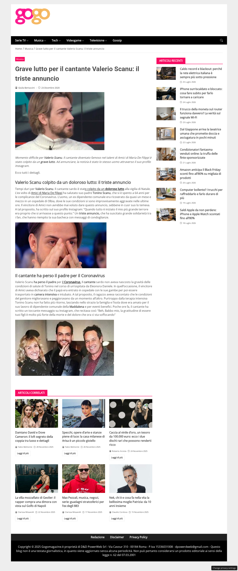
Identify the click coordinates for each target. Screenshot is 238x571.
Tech (55, 40)
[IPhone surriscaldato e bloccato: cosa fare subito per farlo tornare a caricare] (166, 93)
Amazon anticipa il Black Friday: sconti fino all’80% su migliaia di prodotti (200, 174)
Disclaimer (117, 537)
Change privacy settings (224, 567)
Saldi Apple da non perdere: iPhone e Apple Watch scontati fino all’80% (200, 214)
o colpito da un (104, 189)
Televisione (97, 40)
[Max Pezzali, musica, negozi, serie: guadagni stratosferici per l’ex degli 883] (83, 478)
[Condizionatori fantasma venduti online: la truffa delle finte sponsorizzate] (166, 154)
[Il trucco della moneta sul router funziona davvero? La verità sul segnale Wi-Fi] (166, 113)
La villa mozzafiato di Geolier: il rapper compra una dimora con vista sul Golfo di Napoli (36, 502)
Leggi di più (23, 453)
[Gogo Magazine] (32, 20)
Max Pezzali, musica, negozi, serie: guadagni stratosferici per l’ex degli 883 (83, 502)
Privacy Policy (138, 537)
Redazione (98, 537)
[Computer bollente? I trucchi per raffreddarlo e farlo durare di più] (166, 194)
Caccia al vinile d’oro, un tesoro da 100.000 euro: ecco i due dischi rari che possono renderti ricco (130, 439)
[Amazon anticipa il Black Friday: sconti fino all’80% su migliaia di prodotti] (166, 174)
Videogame (74, 40)
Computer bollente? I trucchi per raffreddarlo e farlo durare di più (201, 194)
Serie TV (20, 40)
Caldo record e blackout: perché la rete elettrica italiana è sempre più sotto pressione (201, 73)
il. (71, 282)
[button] (221, 40)
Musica (38, 40)
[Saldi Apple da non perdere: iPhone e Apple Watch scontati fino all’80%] (166, 214)
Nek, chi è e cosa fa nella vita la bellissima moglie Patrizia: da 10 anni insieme (130, 502)
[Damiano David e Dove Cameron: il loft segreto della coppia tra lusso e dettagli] (36, 413)
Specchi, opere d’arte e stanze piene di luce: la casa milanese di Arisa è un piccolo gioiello (83, 437)
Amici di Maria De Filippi (46, 193)
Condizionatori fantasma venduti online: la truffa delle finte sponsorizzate (199, 154)
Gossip (117, 40)
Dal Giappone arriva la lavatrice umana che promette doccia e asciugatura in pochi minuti (200, 133)
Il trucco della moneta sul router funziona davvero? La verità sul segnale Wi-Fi (201, 113)
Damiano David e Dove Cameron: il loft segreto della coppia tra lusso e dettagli (34, 437)
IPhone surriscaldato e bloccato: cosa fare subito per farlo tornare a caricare (201, 93)
